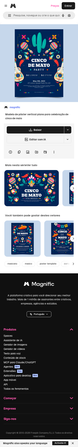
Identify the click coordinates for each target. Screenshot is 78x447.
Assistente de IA (13, 340)
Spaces (8, 335)
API (6, 384)
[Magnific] (39, 285)
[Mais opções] (54, 152)
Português (39, 314)
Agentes (11, 366)
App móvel (10, 380)
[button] (39, 314)
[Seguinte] (73, 188)
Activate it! (60, 443)
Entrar (68, 5)
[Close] (73, 443)
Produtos (10, 329)
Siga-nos (10, 419)
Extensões (13, 371)
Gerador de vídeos (14, 349)
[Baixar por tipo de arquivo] (67, 130)
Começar (10, 398)
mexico (28, 263)
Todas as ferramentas (16, 388)
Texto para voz (12, 353)
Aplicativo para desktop (20, 375)
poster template (48, 263)
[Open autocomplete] (8, 15)
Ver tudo (32, 165)
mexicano (12, 263)
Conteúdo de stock (15, 357)
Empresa (10, 408)
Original (23, 31)
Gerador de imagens (15, 344)
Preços (55, 5)
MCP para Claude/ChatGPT (20, 362)
